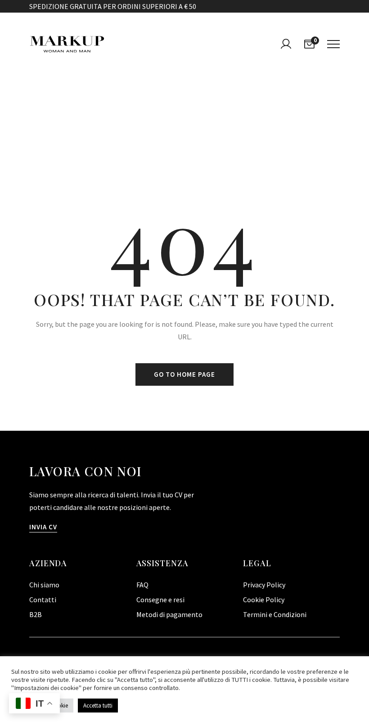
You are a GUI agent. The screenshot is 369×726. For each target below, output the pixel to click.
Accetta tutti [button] (97, 705)
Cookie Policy (263, 599)
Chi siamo (44, 584)
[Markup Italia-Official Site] (67, 44)
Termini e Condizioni (274, 614)
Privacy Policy (264, 584)
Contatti (42, 599)
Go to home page (184, 374)
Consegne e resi (160, 599)
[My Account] (285, 44)
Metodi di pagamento (169, 614)
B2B (35, 614)
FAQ (142, 584)
